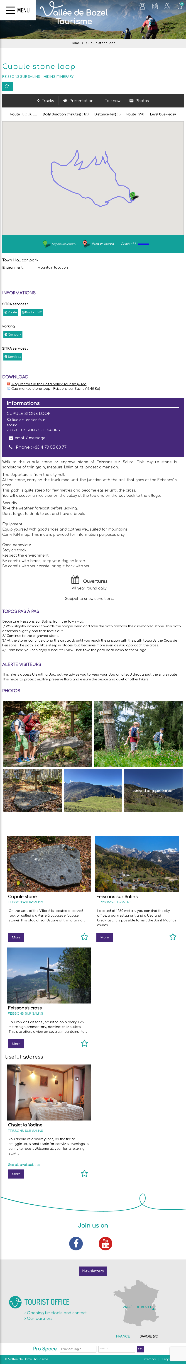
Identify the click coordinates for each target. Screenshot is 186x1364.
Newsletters (93, 1271)
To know (112, 101)
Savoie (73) (149, 1336)
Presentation (81, 101)
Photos (142, 101)
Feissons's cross (25, 1008)
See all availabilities (24, 1165)
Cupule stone (22, 896)
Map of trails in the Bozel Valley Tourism (49, 384)
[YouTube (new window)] (108, 1243)
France (123, 1336)
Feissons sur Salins (117, 896)
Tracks (48, 101)
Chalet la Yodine (25, 1125)
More (16, 937)
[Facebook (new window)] (78, 1243)
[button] (133, 196)
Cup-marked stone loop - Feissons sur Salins (55, 388)
